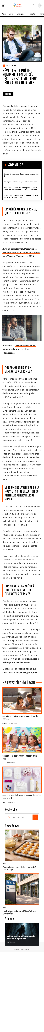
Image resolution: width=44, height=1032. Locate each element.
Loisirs (8, 94)
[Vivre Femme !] (18, 5)
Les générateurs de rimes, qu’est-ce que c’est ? (21, 175)
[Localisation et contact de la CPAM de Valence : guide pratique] (22, 889)
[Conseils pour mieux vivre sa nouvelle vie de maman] (22, 700)
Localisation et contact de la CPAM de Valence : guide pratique (19, 912)
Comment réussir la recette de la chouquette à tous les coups (19, 868)
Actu (3, 763)
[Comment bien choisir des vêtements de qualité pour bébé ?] (22, 780)
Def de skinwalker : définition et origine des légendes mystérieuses (21, 937)
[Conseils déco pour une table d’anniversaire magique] (22, 740)
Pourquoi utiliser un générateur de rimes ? (21, 182)
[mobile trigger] (4, 5)
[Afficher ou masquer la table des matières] (31, 164)
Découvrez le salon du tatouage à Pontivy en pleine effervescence (19, 349)
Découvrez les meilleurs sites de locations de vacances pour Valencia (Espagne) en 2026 (21, 252)
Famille (4, 723)
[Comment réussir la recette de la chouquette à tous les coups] (22, 845)
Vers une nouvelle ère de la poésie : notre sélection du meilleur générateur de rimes (20, 188)
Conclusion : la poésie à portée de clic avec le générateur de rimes (21, 196)
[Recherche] (34, 6)
